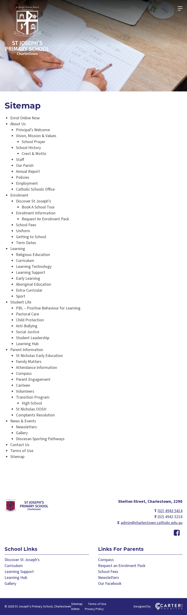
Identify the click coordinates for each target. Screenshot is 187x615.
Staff (20, 159)
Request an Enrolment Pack (121, 566)
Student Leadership (32, 338)
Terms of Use (21, 451)
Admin (75, 609)
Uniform (23, 231)
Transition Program (32, 397)
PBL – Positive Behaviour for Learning (48, 308)
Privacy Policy (94, 609)
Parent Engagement (33, 379)
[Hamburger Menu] (180, 8)
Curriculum (25, 261)
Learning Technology (34, 266)
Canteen (23, 385)
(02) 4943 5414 (170, 511)
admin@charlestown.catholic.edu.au (151, 523)
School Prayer (33, 142)
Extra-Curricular (29, 290)
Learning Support (30, 272)
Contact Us (19, 445)
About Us (18, 124)
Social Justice (27, 332)
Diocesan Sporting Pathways (40, 439)
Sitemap (17, 457)
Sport (20, 296)
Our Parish (25, 165)
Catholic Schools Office (35, 189)
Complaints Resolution (35, 415)
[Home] (27, 511)
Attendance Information (36, 367)
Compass (24, 373)
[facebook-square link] (177, 533)
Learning (17, 249)
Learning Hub (27, 344)
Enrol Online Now (25, 118)
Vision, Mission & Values (36, 136)
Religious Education (33, 255)
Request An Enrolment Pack (45, 219)
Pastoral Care (27, 314)
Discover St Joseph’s (33, 201)
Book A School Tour (38, 207)
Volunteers (25, 391)
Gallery (22, 433)
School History (28, 148)
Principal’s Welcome (33, 130)
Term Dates (26, 243)
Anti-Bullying (26, 326)
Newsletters (26, 427)
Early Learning (28, 278)
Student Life (20, 302)
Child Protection (30, 320)
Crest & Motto (34, 154)
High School (32, 403)
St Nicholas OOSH (31, 409)
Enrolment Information (35, 213)
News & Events (23, 421)
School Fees (26, 225)
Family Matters (29, 362)
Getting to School (31, 237)
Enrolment (19, 195)
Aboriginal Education (33, 284)
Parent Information (26, 350)
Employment (27, 183)
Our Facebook (109, 583)
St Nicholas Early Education (39, 356)
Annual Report (28, 171)
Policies (22, 177)
